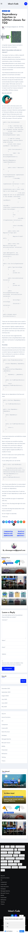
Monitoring (4, 861)
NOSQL (3, 746)
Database (4, 735)
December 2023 (6, 688)
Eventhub (22, 855)
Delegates (17, 852)
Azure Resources (20, 846)
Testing (4, 757)
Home (3, 925)
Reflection (4, 753)
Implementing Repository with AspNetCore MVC (8, 533)
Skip (17, 931)
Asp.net (4, 11)
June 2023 (4, 703)
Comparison (10, 563)
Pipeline (10, 861)
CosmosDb (4, 852)
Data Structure (11, 578)
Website (4, 654)
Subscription (22, 867)
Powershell (4, 750)
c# (15, 849)
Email (3, 647)
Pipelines (17, 861)
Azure (12, 846)
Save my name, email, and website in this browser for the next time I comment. (12, 664)
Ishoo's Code (13, 4)
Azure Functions (6, 717)
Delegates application (7, 855)
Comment (5, 620)
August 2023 (5, 695)
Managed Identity (6, 739)
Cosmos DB (5, 728)
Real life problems (6, 867)
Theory (3, 761)
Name (4, 640)
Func (3, 858)
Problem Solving (12, 864)
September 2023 (6, 692)
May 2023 (4, 706)
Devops (15, 855)
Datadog (11, 852)
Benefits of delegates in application (20, 533)
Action (7, 846)
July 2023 (4, 699)
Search (4, 676)
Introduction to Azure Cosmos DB (13, 785)
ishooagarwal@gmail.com (12, 26)
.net (2, 846)
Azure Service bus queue (7, 849)
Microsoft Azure (6, 742)
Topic (3, 870)
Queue (19, 864)
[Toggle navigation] (1, 3)
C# (8, 11)
